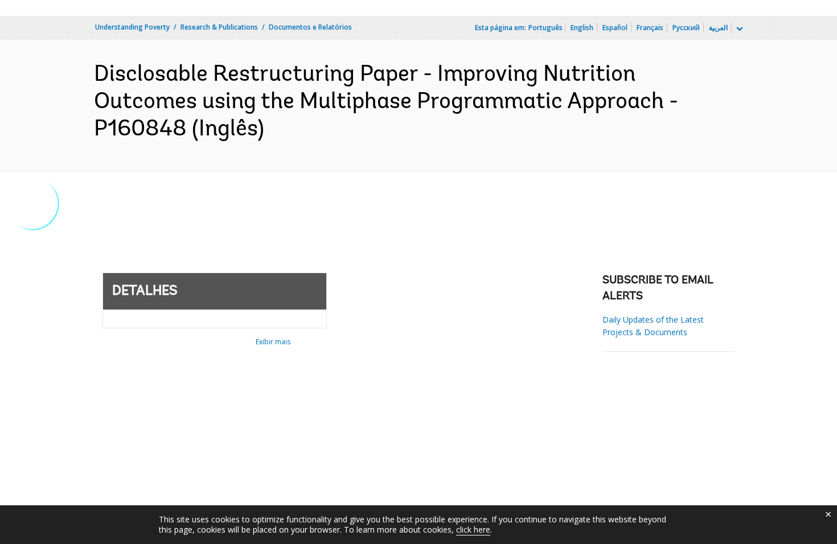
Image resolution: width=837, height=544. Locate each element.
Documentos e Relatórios (310, 27)
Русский (686, 27)
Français (650, 27)
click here (473, 529)
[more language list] (738, 29)
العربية (718, 27)
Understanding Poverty (132, 27)
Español (614, 27)
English (582, 27)
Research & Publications (219, 27)
